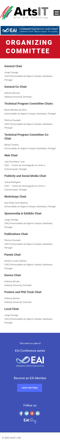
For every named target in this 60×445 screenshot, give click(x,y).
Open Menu (57, 13)
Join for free (30, 388)
